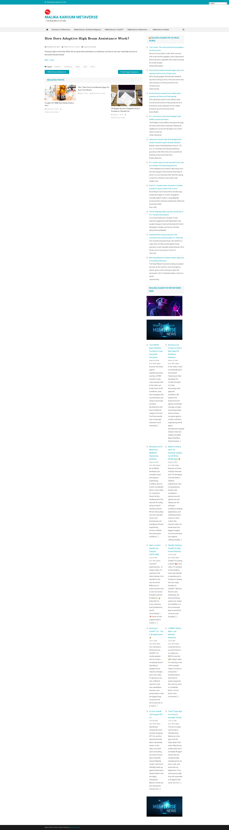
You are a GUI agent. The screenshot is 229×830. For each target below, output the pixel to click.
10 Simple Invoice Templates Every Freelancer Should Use (125, 110)
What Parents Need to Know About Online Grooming (58, 72)
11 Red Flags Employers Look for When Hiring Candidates (131, 72)
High (85, 67)
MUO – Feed (49, 60)
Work (92, 67)
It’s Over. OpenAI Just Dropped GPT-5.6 (156, 714)
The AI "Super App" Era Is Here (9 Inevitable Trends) (175, 714)
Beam (78, 67)
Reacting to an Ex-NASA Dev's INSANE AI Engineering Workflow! (156, 453)
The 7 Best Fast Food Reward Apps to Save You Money (93, 88)
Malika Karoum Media (161, 30)
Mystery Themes (74, 827)
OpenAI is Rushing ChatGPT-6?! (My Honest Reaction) (175, 548)
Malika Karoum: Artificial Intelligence (87, 30)
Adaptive (57, 67)
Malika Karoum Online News (55, 43)
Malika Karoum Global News (164, 39)
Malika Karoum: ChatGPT (114, 30)
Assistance (68, 67)
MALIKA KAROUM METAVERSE (71, 17)
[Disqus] (93, 149)
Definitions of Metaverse (61, 30)
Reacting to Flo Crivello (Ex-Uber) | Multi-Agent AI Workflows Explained (175, 351)
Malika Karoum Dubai (72, 47)
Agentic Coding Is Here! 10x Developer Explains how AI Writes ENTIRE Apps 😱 (175, 453)
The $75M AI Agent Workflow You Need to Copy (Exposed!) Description (156, 351)
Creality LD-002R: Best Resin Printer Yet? (59, 104)
